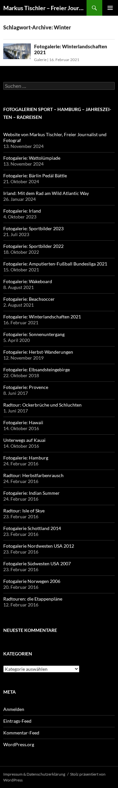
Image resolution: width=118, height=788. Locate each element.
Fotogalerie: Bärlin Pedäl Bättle (35, 175)
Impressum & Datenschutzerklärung (34, 774)
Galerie (40, 59)
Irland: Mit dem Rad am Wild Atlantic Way (46, 193)
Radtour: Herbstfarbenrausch (33, 475)
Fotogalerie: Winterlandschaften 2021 (42, 316)
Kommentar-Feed (21, 732)
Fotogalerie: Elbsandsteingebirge (36, 369)
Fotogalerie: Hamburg (25, 457)
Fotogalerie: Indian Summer (31, 493)
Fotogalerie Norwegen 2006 (31, 581)
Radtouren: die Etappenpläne (32, 599)
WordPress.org (18, 744)
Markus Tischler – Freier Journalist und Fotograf (45, 7)
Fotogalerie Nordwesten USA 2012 (38, 546)
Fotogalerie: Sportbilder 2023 (33, 228)
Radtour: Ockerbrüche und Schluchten (42, 405)
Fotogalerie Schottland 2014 (32, 528)
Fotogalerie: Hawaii (23, 422)
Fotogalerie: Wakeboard (27, 281)
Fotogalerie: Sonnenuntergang (34, 334)
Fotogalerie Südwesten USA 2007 (37, 563)
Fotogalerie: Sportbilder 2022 (33, 246)
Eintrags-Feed (17, 721)
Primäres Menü (110, 8)
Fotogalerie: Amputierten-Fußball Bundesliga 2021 (55, 263)
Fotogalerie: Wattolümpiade (31, 158)
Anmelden (13, 709)
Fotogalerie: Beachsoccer (29, 299)
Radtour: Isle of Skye (24, 510)
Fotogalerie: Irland (22, 211)
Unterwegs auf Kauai (24, 440)
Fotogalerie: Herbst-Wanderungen (38, 352)
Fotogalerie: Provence (25, 387)
